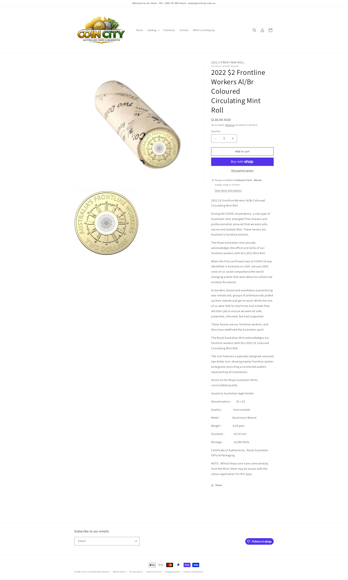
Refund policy (119, 571)
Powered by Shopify (100, 571)
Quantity (215, 131)
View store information (228, 190)
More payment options (242, 170)
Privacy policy (136, 571)
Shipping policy (172, 571)
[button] (153, 30)
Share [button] (218, 485)
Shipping (229, 125)
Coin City (86, 571)
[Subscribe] (135, 541)
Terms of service (153, 571)
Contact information (193, 571)
